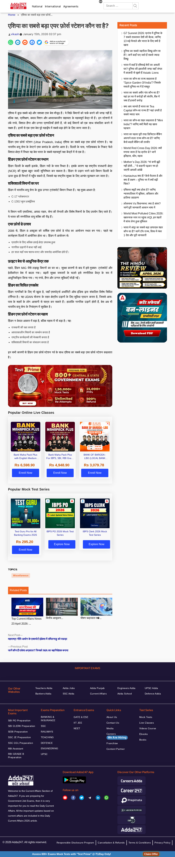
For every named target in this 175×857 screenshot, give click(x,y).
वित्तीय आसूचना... (54, 618)
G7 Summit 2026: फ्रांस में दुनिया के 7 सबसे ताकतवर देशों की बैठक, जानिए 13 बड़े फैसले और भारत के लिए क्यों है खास (143, 39)
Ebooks (143, 734)
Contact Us (112, 722)
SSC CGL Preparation (20, 743)
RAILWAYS (47, 731)
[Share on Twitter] (39, 42)
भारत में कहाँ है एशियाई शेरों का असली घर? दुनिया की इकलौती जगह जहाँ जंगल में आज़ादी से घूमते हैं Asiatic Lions (143, 68)
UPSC (44, 754)
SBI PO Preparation (19, 720)
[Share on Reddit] (25, 42)
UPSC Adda (151, 688)
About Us (111, 717)
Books (142, 739)
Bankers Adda (43, 693)
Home (11, 14)
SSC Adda (68, 693)
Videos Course (147, 728)
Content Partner (115, 749)
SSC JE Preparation (19, 737)
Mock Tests (145, 717)
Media (109, 728)
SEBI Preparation (18, 731)
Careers (116, 735)
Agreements (70, 6)
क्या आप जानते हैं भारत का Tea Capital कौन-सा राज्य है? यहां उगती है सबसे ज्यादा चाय (143, 110)
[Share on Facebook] (32, 42)
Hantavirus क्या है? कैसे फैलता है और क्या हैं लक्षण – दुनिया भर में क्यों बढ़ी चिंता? (143, 179)
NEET (77, 728)
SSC (43, 726)
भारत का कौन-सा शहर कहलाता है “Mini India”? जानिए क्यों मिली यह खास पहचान (143, 124)
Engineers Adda (126, 688)
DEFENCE (47, 743)
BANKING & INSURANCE (48, 719)
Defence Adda (153, 693)
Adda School (124, 693)
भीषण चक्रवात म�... (91, 618)
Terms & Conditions (140, 842)
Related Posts (18, 590)
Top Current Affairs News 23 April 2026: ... (26, 621)
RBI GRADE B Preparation (16, 756)
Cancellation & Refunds (111, 842)
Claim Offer (151, 854)
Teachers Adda (43, 688)
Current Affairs (98, 693)
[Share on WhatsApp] (10, 42)
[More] (101, 2)
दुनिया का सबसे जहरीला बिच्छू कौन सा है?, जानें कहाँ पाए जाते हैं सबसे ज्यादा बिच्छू (142, 54)
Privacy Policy (162, 842)
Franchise (112, 743)
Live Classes (146, 722)
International (53, 6)
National (37, 6)
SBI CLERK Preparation (21, 726)
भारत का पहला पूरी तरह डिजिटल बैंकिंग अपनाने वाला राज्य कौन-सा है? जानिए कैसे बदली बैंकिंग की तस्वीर (143, 138)
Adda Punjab (97, 688)
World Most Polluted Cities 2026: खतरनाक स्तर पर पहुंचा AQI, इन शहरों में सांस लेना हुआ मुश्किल (143, 217)
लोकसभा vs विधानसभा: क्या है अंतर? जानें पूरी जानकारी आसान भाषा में (142, 205)
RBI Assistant (15, 748)
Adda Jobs (69, 688)
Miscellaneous (20, 575)
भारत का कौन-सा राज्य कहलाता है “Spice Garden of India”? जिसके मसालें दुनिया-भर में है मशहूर (142, 82)
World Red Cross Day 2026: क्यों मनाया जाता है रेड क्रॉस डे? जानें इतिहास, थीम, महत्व (143, 152)
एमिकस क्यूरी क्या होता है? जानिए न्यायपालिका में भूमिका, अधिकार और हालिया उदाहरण (141, 193)
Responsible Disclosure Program (75, 842)
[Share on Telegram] (17, 42)
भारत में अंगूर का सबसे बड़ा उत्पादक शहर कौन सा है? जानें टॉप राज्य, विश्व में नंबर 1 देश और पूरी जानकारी (143, 231)
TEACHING (47, 737)
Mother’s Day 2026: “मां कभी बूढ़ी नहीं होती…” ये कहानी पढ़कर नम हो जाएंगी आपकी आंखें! (142, 165)
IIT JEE (78, 722)
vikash (15, 34)
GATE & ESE (81, 717)
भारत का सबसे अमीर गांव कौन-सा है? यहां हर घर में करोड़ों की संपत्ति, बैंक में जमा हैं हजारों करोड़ (142, 96)
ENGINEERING (49, 748)
